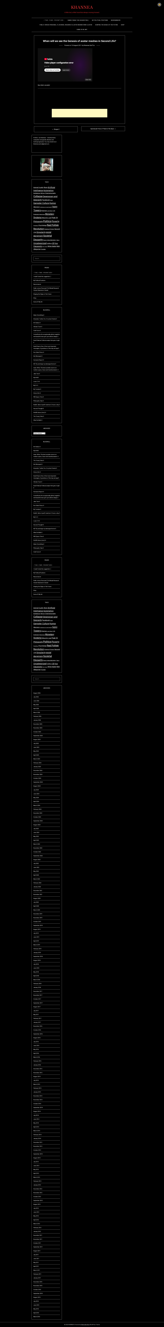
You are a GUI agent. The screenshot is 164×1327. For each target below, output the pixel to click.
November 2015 (37, 1072)
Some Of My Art (82, 29)
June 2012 (36, 1212)
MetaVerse (42, 214)
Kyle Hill (35, 377)
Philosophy (38, 221)
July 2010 (36, 1301)
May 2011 (36, 1262)
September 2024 (38, 782)
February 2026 (37, 716)
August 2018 (36, 960)
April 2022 (36, 875)
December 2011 (37, 1235)
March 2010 (36, 1316)
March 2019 (36, 945)
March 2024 (36, 805)
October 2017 (37, 999)
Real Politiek (53, 225)
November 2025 (37, 728)
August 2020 (36, 898)
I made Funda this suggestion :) (78, 20)
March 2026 (36, 712)
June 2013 (36, 1165)
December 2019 (37, 914)
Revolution (38, 228)
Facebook (46, 200)
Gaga (51, 200)
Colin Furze (36, 330)
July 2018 (36, 964)
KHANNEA (82, 7)
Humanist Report (38, 360)
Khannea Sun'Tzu (89, 45)
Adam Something (38, 315)
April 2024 (36, 801)
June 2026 (36, 701)
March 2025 (36, 759)
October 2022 (37, 852)
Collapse (38, 196)
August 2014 (36, 1111)
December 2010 (37, 1282)
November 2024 (37, 774)
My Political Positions (100, 20)
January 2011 (37, 1278)
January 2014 (37, 1138)
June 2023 (36, 832)
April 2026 (36, 708)
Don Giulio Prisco (38, 352)
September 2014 (38, 1107)
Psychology (43, 225)
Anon (45, 187)
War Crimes (44, 246)
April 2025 (36, 755)
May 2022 (36, 871)
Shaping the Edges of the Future (106, 25)
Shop (122, 25)
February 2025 (37, 763)
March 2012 (36, 1223)
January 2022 (37, 887)
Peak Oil (55, 218)
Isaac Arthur (36, 368)
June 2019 (36, 937)
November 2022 (37, 848)
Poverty (55, 221)
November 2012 (37, 1192)
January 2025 (37, 766)
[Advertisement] (79, 113)
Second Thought (38, 408)
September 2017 (38, 1003)
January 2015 (37, 1092)
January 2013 (37, 1185)
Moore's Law (46, 218)
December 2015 (37, 1069)
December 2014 (37, 1096)
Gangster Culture (41, 203)
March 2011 (36, 1270)
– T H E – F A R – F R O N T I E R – (54, 20)
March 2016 (36, 1057)
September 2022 (38, 856)
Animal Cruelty (38, 187)
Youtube (43, 249)
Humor (52, 203)
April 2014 (36, 1127)
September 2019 (38, 925)
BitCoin (43, 193)
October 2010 (37, 1289)
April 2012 (36, 1220)
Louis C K (36, 381)
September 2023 (38, 821)
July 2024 (36, 790)
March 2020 (36, 910)
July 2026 (36, 697)
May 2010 (36, 1309)
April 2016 (36, 1053)
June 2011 (36, 1258)
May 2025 (36, 751)
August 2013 (36, 1158)
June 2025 (36, 747)
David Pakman (37, 340)
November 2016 (37, 1026)
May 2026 (36, 704)
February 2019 (37, 949)
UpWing (49, 243)
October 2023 (37, 817)
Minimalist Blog (85, 1324)
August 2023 (36, 825)
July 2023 (36, 828)
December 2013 (37, 1142)
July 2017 (36, 1010)
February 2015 (37, 1088)
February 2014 (37, 1134)
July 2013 (36, 1162)
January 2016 (37, 1065)
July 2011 (36, 1254)
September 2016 (38, 1034)
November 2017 (37, 995)
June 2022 (36, 867)
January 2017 (37, 1022)
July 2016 (36, 1041)
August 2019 (36, 929)
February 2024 (37, 809)
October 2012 (37, 1196)
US (53, 243)
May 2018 (36, 972)
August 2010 (36, 1297)
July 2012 (36, 1208)
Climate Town (37, 326)
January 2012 (37, 1231)
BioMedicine (36, 193)
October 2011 (37, 1243)
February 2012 (37, 1227)
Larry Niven (50, 210)
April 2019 (36, 941)
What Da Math (37, 420)
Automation (48, 190)
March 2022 (36, 879)
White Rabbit (52, 246)
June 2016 (36, 1045)
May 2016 (36, 1049)
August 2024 (36, 786)
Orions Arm (36, 393)
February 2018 (37, 983)
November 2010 (37, 1285)
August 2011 (36, 1251)
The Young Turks (38, 416)
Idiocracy (36, 207)
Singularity (41, 232)
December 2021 (37, 890)
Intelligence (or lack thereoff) (46, 207)
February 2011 (37, 1274)
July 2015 (36, 1080)
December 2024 (37, 770)
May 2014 (36, 1123)
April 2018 (36, 976)
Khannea (44, 211)
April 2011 (36, 1266)
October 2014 (37, 1103)
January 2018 (37, 987)
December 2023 (37, 813)
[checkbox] (159, 4)
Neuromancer (115, 20)
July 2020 (36, 902)
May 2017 (36, 1014)
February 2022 (37, 883)
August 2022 (36, 859)
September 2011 (38, 1247)
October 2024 (37, 778)
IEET (34, 364)
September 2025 (38, 735)
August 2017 (36, 1007)
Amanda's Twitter (38, 319)
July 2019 (36, 933)
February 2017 (37, 1018)
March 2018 (36, 980)
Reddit (35, 404)
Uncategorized (39, 243)
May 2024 (36, 797)
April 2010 (36, 1313)
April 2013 (36, 1173)
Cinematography (50, 193)
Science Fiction (49, 229)
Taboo (57, 240)
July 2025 (36, 743)
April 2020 (36, 906)
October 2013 (37, 1150)
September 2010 (38, 1293)
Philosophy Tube (38, 401)
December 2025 (37, 724)
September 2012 (38, 1200)
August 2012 (36, 1204)
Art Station (36, 323)
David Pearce (37, 346)
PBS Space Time (38, 397)
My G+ (35, 385)
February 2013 (37, 1181)
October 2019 (37, 921)
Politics (47, 221)
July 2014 (36, 1115)
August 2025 (36, 739)
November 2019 (37, 918)
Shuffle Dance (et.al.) (39, 412)
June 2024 (36, 794)
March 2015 (36, 1084)
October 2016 (37, 1030)
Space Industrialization (49, 240)
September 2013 (38, 1154)
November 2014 (37, 1100)
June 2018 (36, 968)
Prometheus (35, 225)
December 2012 (37, 1189)
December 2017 (37, 991)
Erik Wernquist (37, 356)
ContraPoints (37, 334)
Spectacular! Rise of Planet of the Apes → (103, 129)
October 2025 (37, 732)
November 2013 (37, 1146)
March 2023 (36, 844)
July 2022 (36, 863)
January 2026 (37, 720)
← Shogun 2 (55, 129)
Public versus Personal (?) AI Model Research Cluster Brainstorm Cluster (66, 25)
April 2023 (36, 840)
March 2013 (36, 1177)
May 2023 (36, 836)
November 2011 (37, 1239)
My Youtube (36, 389)
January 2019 (37, 952)
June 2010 (36, 1305)
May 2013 (36, 1169)
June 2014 (36, 1119)
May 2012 (36, 1216)
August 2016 (36, 1038)
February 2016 (37, 1061)
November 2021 (37, 894)
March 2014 (36, 1131)
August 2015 (36, 1076)
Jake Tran (36, 373)
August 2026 (36, 693)
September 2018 (38, 956)
